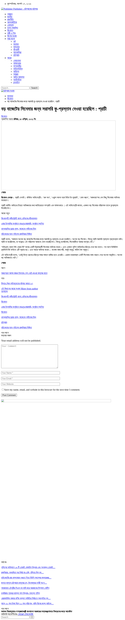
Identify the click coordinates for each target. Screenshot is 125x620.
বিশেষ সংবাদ (12, 36)
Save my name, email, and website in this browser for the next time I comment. (42, 389)
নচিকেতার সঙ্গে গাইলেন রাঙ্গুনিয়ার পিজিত (16, 234)
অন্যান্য (4, 291)
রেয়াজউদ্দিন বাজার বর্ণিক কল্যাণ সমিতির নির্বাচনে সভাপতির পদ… (26, 598)
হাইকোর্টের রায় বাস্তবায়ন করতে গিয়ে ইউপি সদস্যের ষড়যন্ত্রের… (26, 577)
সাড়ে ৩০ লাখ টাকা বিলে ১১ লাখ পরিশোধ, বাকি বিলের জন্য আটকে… (27, 603)
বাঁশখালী (16, 49)
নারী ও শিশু (11, 33)
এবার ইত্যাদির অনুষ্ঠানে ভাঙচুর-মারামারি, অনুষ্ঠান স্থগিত (22, 223)
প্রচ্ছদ (9, 14)
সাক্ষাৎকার (17, 63)
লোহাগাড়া (17, 60)
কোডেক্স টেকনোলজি (25, 614)
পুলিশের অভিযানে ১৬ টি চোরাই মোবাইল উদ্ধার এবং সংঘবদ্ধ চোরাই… (28, 567)
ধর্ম (14, 41)
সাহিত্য (16, 71)
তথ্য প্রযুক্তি (12, 27)
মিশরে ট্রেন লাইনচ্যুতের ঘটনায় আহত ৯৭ (17, 283)
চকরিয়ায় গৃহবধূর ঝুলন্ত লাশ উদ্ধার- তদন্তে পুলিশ (20, 593)
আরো (9, 58)
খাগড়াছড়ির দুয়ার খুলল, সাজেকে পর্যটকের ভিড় (18, 228)
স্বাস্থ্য (15, 74)
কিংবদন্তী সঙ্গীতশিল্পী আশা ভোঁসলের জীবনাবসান (19, 218)
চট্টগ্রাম (16, 55)
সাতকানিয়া (17, 52)
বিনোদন (10, 30)
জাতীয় (9, 16)
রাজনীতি (10, 19)
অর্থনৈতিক (17, 79)
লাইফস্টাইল (18, 68)
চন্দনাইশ (16, 82)
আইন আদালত (18, 77)
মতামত (16, 44)
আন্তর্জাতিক (12, 22)
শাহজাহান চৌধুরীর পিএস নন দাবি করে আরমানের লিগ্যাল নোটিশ (25, 588)
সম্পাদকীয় (17, 66)
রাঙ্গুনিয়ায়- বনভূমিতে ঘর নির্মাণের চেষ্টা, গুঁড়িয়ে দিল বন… (22, 572)
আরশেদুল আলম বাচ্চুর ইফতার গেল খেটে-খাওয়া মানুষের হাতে (24, 273)
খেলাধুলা (10, 25)
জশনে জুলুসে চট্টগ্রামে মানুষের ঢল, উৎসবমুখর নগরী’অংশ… (24, 583)
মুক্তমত (16, 47)
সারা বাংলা (11, 38)
